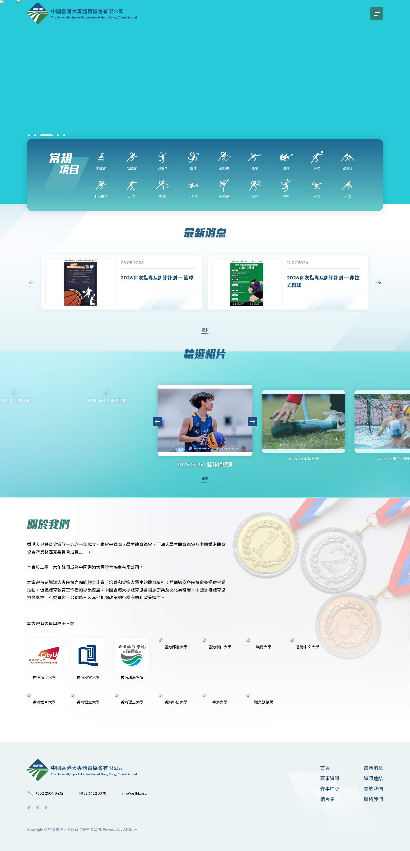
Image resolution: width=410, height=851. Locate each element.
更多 (205, 330)
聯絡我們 (373, 799)
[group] (122, 282)
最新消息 (373, 768)
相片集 (327, 799)
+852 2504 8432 (49, 793)
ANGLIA (130, 829)
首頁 (325, 768)
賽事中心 (329, 789)
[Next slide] (378, 282)
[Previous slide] (32, 282)
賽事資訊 (329, 778)
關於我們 (373, 789)
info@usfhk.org (134, 793)
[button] (29, 135)
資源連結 (373, 778)
